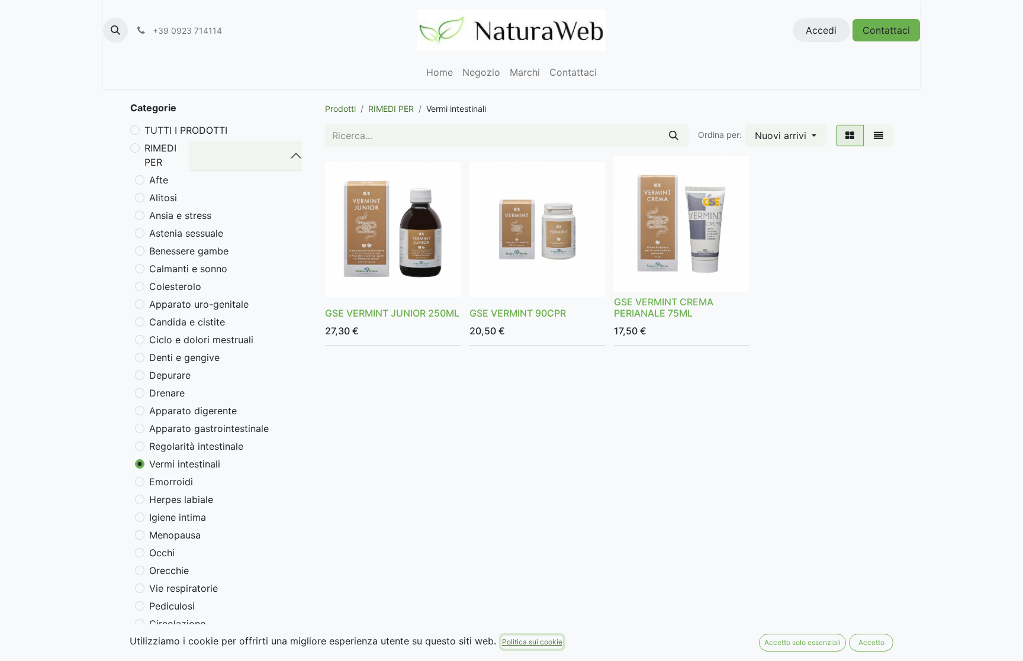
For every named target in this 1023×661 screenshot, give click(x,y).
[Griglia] (849, 135)
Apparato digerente (193, 411)
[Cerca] (674, 135)
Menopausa (175, 535)
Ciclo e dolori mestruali (201, 340)
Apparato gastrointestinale (209, 428)
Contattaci (886, 30)
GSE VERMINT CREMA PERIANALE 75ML (663, 307)
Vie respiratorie (183, 588)
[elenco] (878, 135)
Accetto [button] (871, 642)
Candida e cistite (187, 322)
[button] (115, 30)
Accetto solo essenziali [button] (802, 642)
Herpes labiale (181, 499)
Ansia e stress (180, 215)
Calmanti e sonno (188, 269)
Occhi (162, 553)
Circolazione (177, 624)
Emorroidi (171, 482)
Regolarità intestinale (196, 446)
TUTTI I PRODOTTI (185, 130)
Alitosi (163, 198)
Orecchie (169, 570)
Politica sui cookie (532, 641)
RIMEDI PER (160, 155)
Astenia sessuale (186, 233)
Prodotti (340, 109)
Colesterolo (175, 286)
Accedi (821, 30)
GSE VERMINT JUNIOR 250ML (392, 313)
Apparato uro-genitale (199, 304)
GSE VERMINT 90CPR (517, 313)
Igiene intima (177, 517)
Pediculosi (172, 606)
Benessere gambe (189, 251)
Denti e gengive (184, 357)
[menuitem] (440, 72)
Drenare (167, 393)
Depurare (170, 375)
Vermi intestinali (184, 464)
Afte (158, 180)
